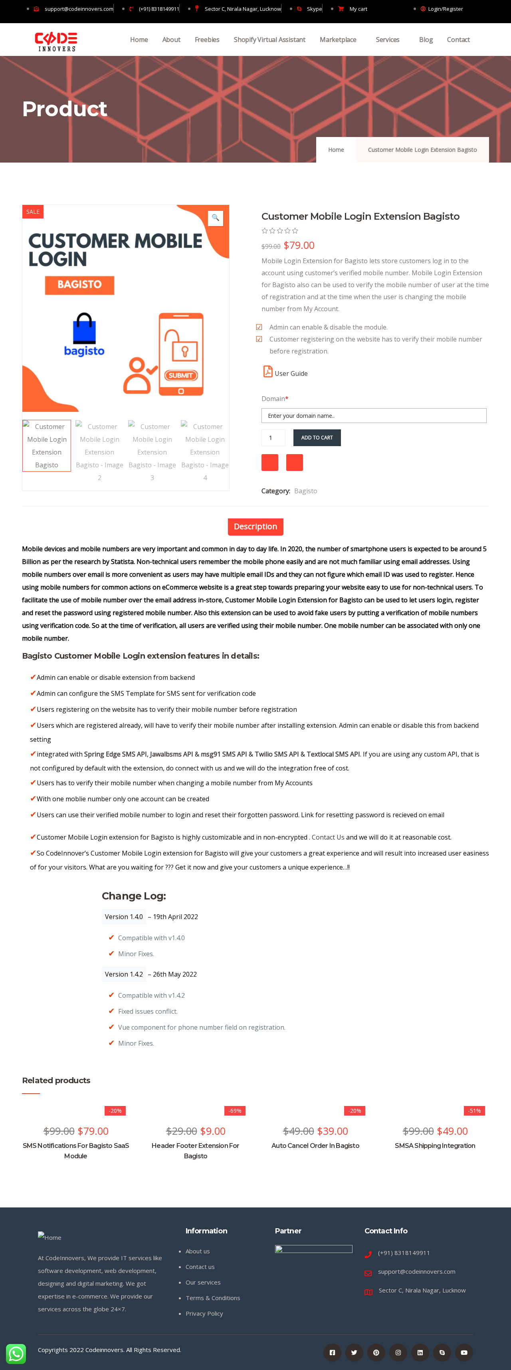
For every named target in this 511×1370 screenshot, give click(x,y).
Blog (426, 39)
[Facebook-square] (332, 1353)
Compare (294, 462)
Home (139, 39)
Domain (275, 398)
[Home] (56, 41)
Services (388, 39)
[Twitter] (354, 1353)
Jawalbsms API (171, 754)
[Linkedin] (420, 1353)
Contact (458, 39)
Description (255, 526)
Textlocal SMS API (333, 754)
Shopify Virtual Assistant (269, 39)
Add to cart (317, 437)
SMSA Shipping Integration (435, 1146)
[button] (215, 218)
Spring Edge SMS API (115, 754)
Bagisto (305, 490)
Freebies (207, 39)
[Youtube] (464, 1353)
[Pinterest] (376, 1353)
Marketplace (338, 39)
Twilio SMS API (277, 754)
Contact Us (328, 837)
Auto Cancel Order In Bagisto (315, 1146)
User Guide (291, 373)
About (171, 39)
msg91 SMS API (224, 754)
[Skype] (442, 1353)
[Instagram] (398, 1353)
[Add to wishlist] (269, 462)
